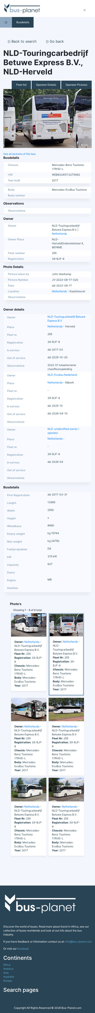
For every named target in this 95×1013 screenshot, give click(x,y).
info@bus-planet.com (78, 941)
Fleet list (21, 84)
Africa (7, 964)
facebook (23, 948)
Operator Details (46, 84)
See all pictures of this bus (19, 154)
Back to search (23, 41)
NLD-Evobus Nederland (62, 374)
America (8, 968)
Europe (7, 980)
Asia (6, 972)
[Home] (6, 22)
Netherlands (59, 233)
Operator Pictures (76, 84)
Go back (56, 41)
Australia (8, 976)
